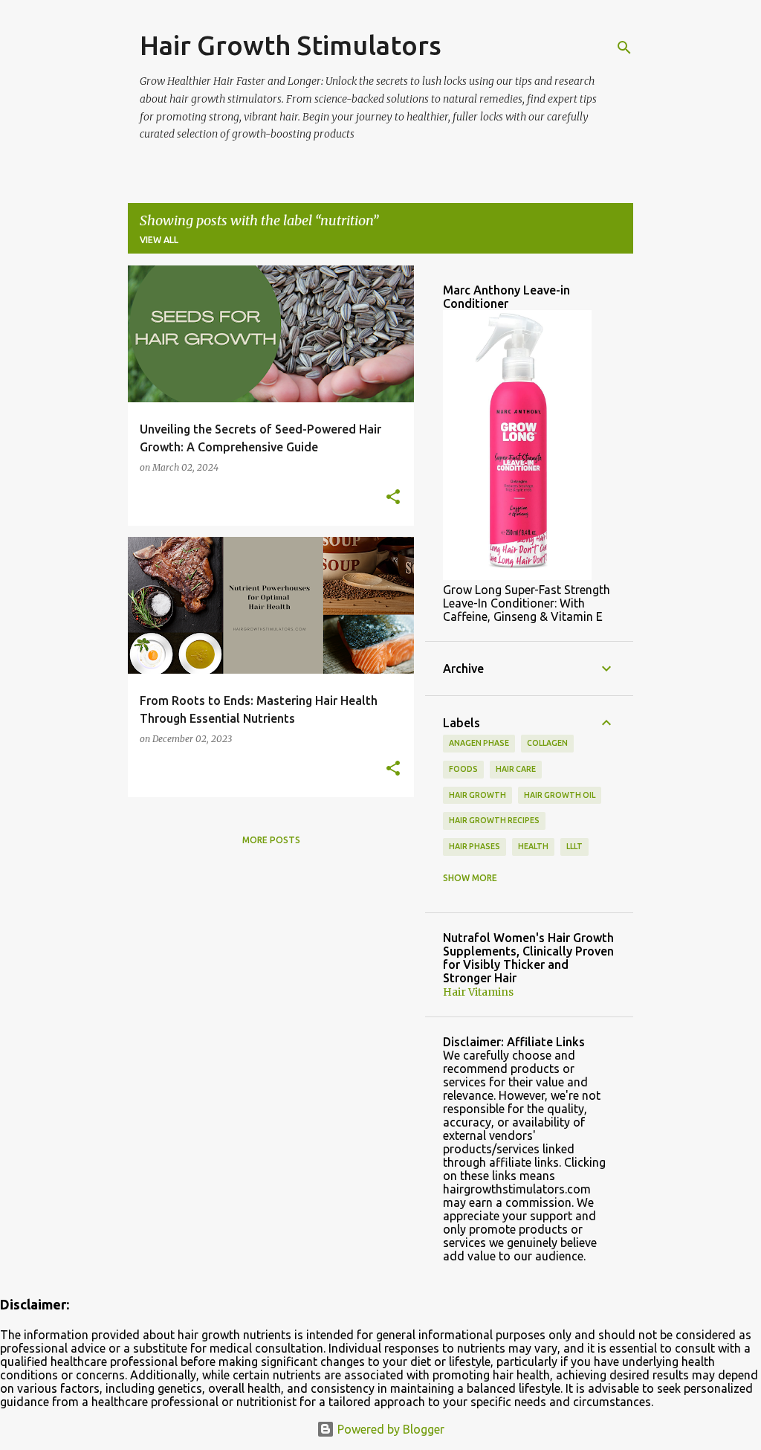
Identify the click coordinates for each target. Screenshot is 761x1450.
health (533, 846)
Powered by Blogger (389, 1429)
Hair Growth (477, 794)
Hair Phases (474, 846)
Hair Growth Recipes (494, 820)
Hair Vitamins (478, 992)
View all (159, 240)
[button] (393, 498)
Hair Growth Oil (559, 794)
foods (463, 768)
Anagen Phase (479, 742)
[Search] (624, 47)
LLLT (574, 846)
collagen (547, 742)
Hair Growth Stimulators (290, 45)
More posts (271, 840)
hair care (516, 768)
